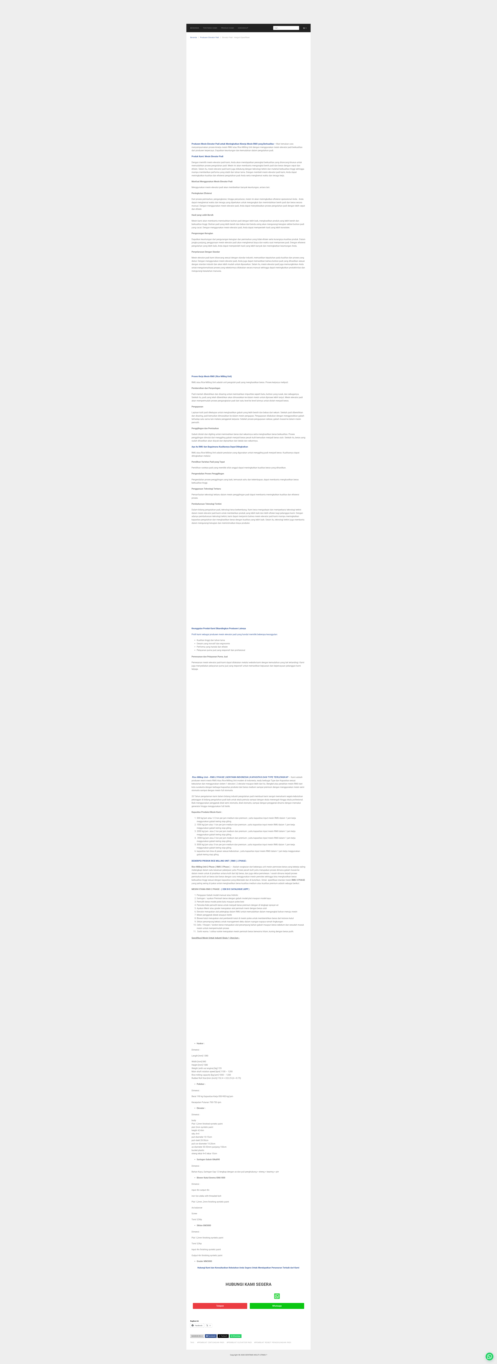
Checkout (243, 28)
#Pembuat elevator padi (239, 1342)
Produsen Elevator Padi (209, 37)
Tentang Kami (210, 28)
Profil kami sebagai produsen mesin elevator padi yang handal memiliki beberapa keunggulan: (235, 634)
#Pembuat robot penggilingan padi (272, 1342)
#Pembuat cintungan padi (210, 1342)
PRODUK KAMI (227, 28)
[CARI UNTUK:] (286, 28)
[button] (489, 1356)
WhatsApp (236, 1336)
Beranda (194, 28)
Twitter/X (223, 1336)
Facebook (211, 1336)
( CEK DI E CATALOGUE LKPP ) (235, 889)
